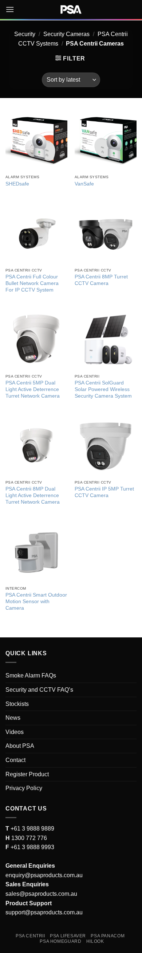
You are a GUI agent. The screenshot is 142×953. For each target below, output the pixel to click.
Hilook (95, 941)
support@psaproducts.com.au (44, 912)
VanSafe (84, 184)
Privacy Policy (23, 788)
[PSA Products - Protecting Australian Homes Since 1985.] (71, 9)
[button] (9, 9)
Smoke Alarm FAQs (30, 675)
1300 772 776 (28, 838)
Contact (15, 760)
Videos (14, 732)
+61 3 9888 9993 (32, 847)
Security (24, 34)
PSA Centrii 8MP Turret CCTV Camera (101, 280)
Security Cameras (66, 34)
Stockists (17, 704)
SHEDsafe (17, 184)
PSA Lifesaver (68, 935)
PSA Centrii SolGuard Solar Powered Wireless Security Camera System (103, 389)
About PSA (19, 746)
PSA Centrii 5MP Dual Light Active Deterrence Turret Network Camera (32, 389)
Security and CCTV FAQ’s (39, 690)
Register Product (27, 774)
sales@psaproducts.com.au (41, 894)
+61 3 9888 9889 (31, 828)
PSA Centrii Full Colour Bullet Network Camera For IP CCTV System (32, 283)
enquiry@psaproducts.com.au (44, 875)
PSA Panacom (108, 935)
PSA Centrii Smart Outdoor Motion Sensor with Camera (36, 601)
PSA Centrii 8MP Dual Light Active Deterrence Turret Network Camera (32, 495)
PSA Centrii (30, 935)
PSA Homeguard (60, 941)
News (12, 718)
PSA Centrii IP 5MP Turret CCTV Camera (104, 492)
